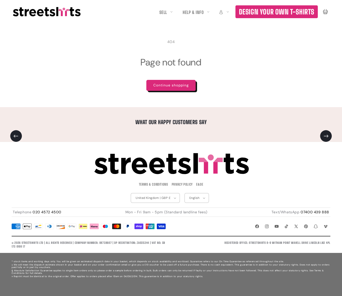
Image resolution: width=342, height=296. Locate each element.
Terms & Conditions (153, 184)
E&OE (199, 184)
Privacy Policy (182, 184)
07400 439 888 (315, 212)
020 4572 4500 (47, 212)
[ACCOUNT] (223, 11)
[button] (223, 11)
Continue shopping (171, 85)
